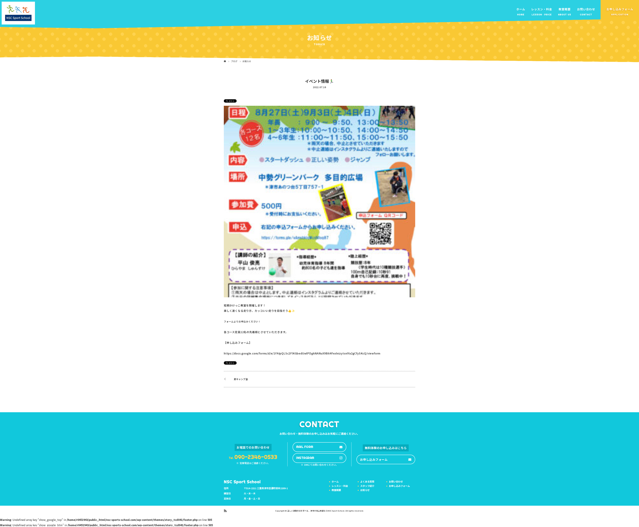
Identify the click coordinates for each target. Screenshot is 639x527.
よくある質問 (367, 481)
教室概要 (565, 9)
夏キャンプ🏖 (241, 379)
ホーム (520, 9)
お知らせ (365, 490)
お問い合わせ (586, 9)
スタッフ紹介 (367, 486)
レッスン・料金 (541, 9)
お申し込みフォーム (619, 9)
